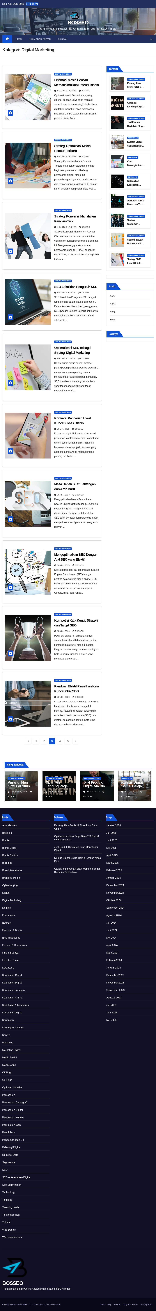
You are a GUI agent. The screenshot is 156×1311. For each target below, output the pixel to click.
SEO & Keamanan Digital (16, 1177)
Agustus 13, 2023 (67, 157)
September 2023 (115, 990)
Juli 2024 (111, 922)
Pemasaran (8, 1095)
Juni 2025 (111, 840)
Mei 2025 (111, 848)
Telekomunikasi (11, 1214)
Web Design (9, 1229)
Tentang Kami (146, 1304)
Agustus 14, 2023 (67, 91)
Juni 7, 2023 (63, 495)
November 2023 (115, 982)
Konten (6, 1035)
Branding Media (11, 877)
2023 (112, 320)
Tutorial (6, 1222)
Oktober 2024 (113, 900)
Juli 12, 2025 (131, 792)
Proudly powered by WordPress (16, 1304)
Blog (109, 1304)
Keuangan (8, 1020)
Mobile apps (9, 1065)
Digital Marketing (63, 74)
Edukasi (6, 922)
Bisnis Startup (10, 855)
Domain (6, 907)
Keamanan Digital (12, 982)
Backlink (7, 833)
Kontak (62, 39)
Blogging (7, 863)
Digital (5, 892)
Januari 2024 (113, 967)
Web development (12, 1237)
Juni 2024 (111, 930)
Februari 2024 (114, 960)
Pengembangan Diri (13, 1140)
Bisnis (5, 840)
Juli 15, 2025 (93, 792)
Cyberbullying (10, 885)
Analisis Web (9, 825)
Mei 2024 (111, 937)
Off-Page (7, 1072)
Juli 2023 (111, 1005)
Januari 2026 (113, 825)
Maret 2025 (112, 863)
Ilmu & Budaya (10, 952)
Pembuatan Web (11, 1125)
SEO (5, 1170)
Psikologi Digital (11, 1147)
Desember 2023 (115, 975)
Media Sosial (9, 1057)
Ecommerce (9, 915)
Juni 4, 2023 (63, 631)
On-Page (7, 1080)
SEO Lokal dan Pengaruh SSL (75, 287)
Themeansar (54, 1304)
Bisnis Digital (9, 848)
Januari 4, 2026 (19, 792)
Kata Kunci (8, 967)
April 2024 (112, 945)
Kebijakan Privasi (40, 39)
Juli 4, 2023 (63, 429)
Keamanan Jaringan (13, 990)
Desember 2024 (115, 885)
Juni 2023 (111, 1012)
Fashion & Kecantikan (14, 945)
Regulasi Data (10, 1155)
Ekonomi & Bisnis (12, 930)
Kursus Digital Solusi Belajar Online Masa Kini (136, 146)
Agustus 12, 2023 (67, 227)
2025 (112, 304)
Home (19, 39)
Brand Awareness (12, 870)
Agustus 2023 (114, 997)
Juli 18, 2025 (55, 792)
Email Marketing (11, 937)
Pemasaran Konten (13, 1117)
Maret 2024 (112, 952)
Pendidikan (133, 138)
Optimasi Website (12, 1087)
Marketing (7, 1042)
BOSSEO (78, 22)
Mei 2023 (111, 1020)
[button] (151, 39)
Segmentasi (9, 1162)
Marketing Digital (11, 1050)
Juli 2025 (111, 833)
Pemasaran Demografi (14, 1102)
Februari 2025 (114, 870)
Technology (8, 1192)
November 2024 (115, 892)
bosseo (86, 91)
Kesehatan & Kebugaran (16, 1005)
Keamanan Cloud (12, 975)
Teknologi (132, 157)
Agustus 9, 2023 (66, 293)
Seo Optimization (11, 1185)
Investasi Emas (10, 960)
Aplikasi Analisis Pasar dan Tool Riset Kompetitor (136, 204)
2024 (112, 312)
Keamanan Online (12, 997)
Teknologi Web (10, 1207)
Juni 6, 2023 (63, 565)
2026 (112, 296)
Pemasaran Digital (12, 1110)
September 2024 (115, 907)
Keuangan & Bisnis (136, 79)
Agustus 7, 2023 (66, 358)
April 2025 (112, 855)
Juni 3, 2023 (63, 697)
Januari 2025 (113, 877)
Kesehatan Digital (12, 1012)
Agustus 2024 (114, 915)
